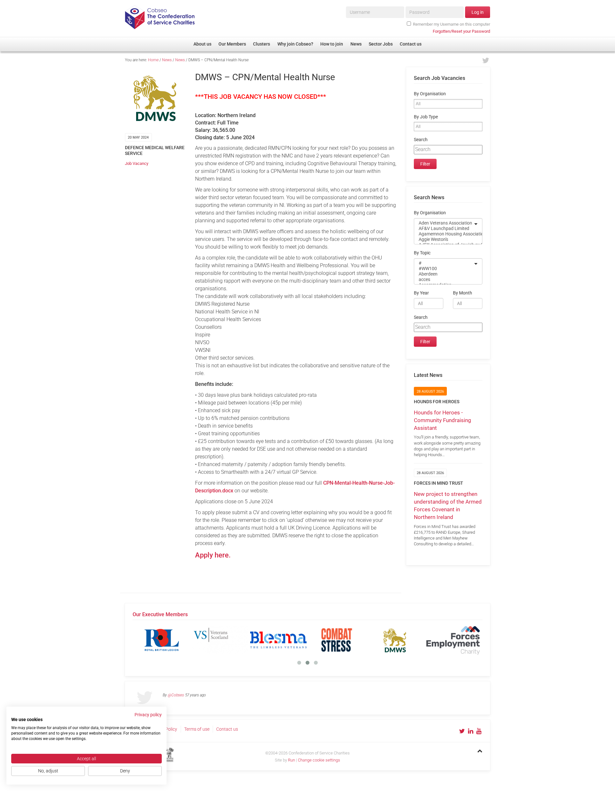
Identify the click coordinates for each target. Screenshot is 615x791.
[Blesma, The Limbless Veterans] (278, 640)
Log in (478, 12)
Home (153, 60)
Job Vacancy (136, 163)
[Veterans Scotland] (220, 640)
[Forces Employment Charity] (453, 640)
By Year (421, 293)
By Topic (422, 253)
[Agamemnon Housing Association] (444, 234)
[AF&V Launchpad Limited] (444, 228)
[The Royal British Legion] (162, 640)
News (167, 60)
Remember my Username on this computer (451, 24)
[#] (444, 263)
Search (421, 139)
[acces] (444, 279)
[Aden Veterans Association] (444, 223)
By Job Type (426, 117)
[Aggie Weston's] (444, 239)
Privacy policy (148, 714)
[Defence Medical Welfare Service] (395, 640)
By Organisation (430, 94)
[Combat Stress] (336, 640)
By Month (462, 293)
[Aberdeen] (444, 274)
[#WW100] (444, 268)
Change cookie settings (319, 760)
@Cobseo (176, 695)
